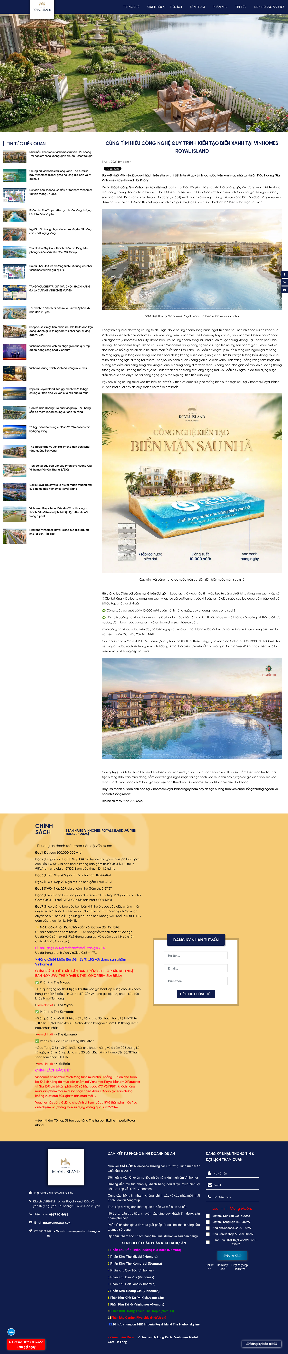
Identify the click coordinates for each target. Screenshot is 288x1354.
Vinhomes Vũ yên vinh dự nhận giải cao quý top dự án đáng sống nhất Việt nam (59, 348)
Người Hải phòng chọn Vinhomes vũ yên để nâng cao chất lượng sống (60, 231)
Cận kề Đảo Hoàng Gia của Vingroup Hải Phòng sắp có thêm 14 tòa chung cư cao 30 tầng (60, 410)
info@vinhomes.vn (57, 1223)
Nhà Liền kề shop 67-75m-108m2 (233, 1234)
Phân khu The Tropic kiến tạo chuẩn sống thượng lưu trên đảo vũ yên (60, 212)
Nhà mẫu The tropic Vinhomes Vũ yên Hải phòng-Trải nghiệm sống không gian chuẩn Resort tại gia (60, 154)
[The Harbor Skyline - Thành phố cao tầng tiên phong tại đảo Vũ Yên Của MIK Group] (14, 252)
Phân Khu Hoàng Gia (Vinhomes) (134, 1291)
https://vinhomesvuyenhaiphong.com (73, 1233)
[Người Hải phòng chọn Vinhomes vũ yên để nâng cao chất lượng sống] (14, 234)
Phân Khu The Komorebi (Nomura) (136, 1263)
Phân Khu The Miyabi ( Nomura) (134, 1256)
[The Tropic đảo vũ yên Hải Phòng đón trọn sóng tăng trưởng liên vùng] (14, 451)
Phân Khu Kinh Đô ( (124, 1297)
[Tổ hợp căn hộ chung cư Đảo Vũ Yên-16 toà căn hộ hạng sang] (14, 432)
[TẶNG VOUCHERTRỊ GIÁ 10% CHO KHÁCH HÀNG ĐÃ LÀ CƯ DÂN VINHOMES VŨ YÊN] (14, 292)
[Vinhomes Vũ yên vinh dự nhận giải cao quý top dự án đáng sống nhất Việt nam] (14, 352)
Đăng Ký (232, 1255)
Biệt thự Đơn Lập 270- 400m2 (231, 1216)
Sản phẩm (197, 7)
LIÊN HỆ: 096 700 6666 (269, 7)
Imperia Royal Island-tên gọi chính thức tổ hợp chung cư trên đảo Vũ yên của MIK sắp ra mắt (58, 391)
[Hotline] (284, 282)
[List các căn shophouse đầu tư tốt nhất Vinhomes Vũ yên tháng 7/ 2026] (14, 195)
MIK (141, 1297)
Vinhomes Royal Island (167, 789)
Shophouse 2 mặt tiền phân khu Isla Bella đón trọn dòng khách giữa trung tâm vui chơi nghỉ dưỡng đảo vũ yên (61, 331)
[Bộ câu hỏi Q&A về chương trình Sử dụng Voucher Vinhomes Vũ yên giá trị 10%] (14, 271)
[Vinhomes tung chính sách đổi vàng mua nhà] (14, 373)
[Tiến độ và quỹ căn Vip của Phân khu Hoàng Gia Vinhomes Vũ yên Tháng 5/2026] (14, 470)
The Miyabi (65, 1005)
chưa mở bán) (154, 1297)
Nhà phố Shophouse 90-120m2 (232, 1228)
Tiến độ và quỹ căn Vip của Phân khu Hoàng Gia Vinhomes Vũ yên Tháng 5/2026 (60, 467)
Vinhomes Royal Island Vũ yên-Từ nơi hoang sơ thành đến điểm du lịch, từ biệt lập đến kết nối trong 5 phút (58, 512)
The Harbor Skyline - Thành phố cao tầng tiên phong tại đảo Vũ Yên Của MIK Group (58, 250)
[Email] (284, 289)
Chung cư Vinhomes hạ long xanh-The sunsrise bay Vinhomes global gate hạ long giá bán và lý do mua (60, 175)
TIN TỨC (240, 7)
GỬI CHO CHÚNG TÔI (196, 994)
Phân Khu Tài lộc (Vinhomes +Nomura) (137, 1304)
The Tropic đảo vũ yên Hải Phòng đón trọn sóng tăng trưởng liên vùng (59, 448)
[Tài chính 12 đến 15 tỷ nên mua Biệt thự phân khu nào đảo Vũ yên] (14, 312)
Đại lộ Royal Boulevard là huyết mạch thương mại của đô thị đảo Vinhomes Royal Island (60, 487)
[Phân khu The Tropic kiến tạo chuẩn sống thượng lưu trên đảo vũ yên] (14, 215)
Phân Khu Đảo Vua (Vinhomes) (132, 1277)
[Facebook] (284, 274)
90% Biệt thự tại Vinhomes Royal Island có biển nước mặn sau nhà (192, 316)
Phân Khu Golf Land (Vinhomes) (132, 1284)
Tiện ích (176, 7)
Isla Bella (64, 1064)
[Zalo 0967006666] (11, 1332)
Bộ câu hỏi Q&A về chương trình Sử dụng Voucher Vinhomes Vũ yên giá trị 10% (60, 268)
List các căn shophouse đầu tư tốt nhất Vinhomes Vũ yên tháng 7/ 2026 (60, 192)
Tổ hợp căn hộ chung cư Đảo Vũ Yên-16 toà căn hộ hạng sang (59, 429)
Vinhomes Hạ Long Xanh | (156, 1337)
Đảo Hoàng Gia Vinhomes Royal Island (139, 187)
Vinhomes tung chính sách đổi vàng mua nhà (58, 368)
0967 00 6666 (27, 1344)
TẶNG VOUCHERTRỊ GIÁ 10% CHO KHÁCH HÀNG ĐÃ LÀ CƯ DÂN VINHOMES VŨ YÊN (59, 288)
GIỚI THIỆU (154, 7)
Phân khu (220, 7)
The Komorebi (67, 1034)
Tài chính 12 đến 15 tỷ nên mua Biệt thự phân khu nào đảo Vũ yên (60, 310)
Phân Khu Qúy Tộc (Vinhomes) (132, 1270)
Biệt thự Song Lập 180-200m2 (231, 1222)
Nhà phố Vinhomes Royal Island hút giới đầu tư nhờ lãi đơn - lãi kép (59, 532)
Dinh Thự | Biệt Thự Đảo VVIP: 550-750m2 (236, 1242)
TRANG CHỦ (131, 7)
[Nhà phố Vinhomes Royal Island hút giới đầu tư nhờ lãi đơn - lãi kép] (14, 536)
